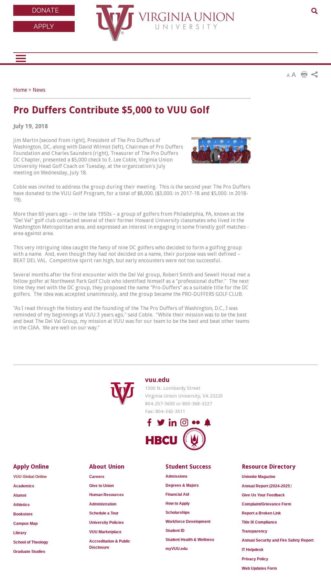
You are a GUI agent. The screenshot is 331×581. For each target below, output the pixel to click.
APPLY (44, 26)
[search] (314, 11)
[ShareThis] (314, 74)
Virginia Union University (165, 27)
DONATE (45, 10)
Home (20, 90)
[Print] (304, 74)
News (39, 90)
